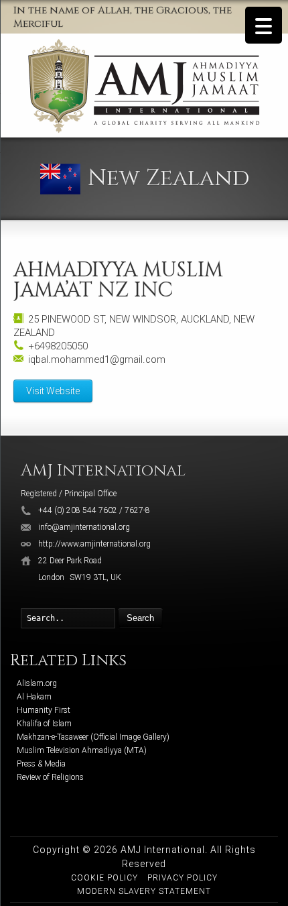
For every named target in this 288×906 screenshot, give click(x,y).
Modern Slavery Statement (144, 891)
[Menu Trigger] (263, 25)
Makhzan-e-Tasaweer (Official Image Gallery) (93, 737)
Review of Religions (50, 777)
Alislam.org (37, 683)
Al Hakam (34, 696)
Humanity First (43, 710)
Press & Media (41, 764)
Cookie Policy (104, 878)
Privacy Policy (182, 878)
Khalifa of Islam (44, 723)
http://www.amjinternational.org (94, 544)
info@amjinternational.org (84, 527)
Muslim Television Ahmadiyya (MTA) (82, 750)
